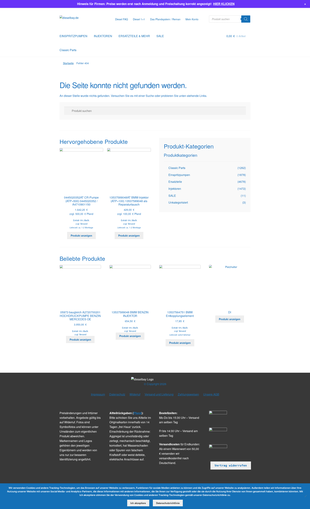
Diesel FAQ (121, 19)
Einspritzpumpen (179, 175)
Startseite (68, 63)
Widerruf (135, 394)
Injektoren (174, 189)
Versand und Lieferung (159, 394)
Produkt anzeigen (81, 235)
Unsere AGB (211, 394)
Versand (83, 223)
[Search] (245, 19)
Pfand (137, 413)
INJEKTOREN (103, 36)
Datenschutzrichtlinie (168, 503)
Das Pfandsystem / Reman (165, 19)
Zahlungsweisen (188, 394)
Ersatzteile (175, 182)
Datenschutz (117, 394)
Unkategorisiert (178, 202)
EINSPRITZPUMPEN (73, 36)
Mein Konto (191, 19)
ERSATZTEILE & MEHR (134, 36)
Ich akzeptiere (138, 503)
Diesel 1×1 (139, 19)
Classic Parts (68, 50)
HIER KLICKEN (223, 4)
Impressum (98, 394)
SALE (160, 36)
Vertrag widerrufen (231, 465)
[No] (305, 496)
